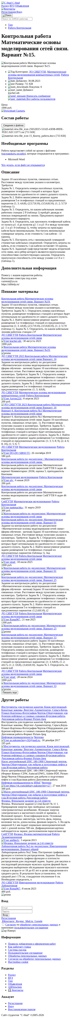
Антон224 (15, 398)
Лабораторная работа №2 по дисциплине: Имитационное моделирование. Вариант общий (34, 848)
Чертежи (39, 737)
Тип (10, 24)
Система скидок (17, 949)
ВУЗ (12, 5)
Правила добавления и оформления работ (32, 943)
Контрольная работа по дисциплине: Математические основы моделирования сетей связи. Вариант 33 (32, 636)
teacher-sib (15, 341)
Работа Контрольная (19, 27)
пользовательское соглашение (31, 927)
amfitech (14, 840)
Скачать (20, 110)
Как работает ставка (19, 946)
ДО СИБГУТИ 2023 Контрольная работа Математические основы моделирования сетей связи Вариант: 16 (34, 358)
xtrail (12, 562)
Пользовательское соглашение (25, 952)
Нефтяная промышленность (17, 737)
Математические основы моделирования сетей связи (31, 336)
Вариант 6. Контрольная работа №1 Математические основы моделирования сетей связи (31, 412)
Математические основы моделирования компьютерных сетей (37, 73)
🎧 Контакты (15, 990)
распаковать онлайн (13, 153)
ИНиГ (37, 782)
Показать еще (10, 692)
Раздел (5, 5)
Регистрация (8, 11)
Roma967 (15, 619)
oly (11, 480)
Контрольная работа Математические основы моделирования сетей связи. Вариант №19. (27, 300)
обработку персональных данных (39, 924)
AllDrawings (15, 987)
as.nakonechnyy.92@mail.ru (25, 740)
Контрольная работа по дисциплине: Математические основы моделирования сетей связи (32, 488)
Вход (19, 11)
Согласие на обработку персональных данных (34, 958)
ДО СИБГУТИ (37, 71)
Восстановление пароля (21, 1009)
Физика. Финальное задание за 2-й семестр (26, 800)
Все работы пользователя (40, 99)
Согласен (10, 924)
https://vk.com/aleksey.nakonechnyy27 (30, 785)
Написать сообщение (38, 96)
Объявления (22, 5)
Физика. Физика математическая (32, 834)
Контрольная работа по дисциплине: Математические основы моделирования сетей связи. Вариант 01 (32, 521)
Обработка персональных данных (27, 955)
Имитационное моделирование (37, 882)
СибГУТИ (7, 501)
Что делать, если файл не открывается (23, 165)
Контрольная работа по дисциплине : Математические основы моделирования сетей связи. (32, 461)
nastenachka (16, 507)
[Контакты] (8, 8)
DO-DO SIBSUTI (19, 453)
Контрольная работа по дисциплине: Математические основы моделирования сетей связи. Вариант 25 (32, 579)
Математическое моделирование (37, 447)
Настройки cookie (18, 961)
